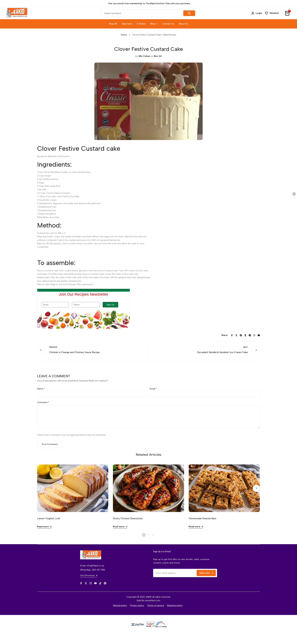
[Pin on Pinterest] (241, 335)
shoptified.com (152, 600)
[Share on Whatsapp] (254, 335)
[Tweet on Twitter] (236, 335)
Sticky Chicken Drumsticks (128, 518)
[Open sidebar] (294, 194)
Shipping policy (175, 605)
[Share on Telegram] (250, 335)
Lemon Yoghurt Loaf (48, 518)
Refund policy (120, 605)
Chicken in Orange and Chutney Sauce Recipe (74, 352)
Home (124, 34)
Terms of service (155, 605)
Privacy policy (137, 605)
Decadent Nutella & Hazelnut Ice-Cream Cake (222, 352)
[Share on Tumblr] (245, 335)
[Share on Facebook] (232, 335)
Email (153, 388)
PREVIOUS (53, 347)
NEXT (245, 347)
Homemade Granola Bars (202, 518)
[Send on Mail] (259, 335)
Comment (43, 402)
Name (41, 388)
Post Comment (50, 444)
